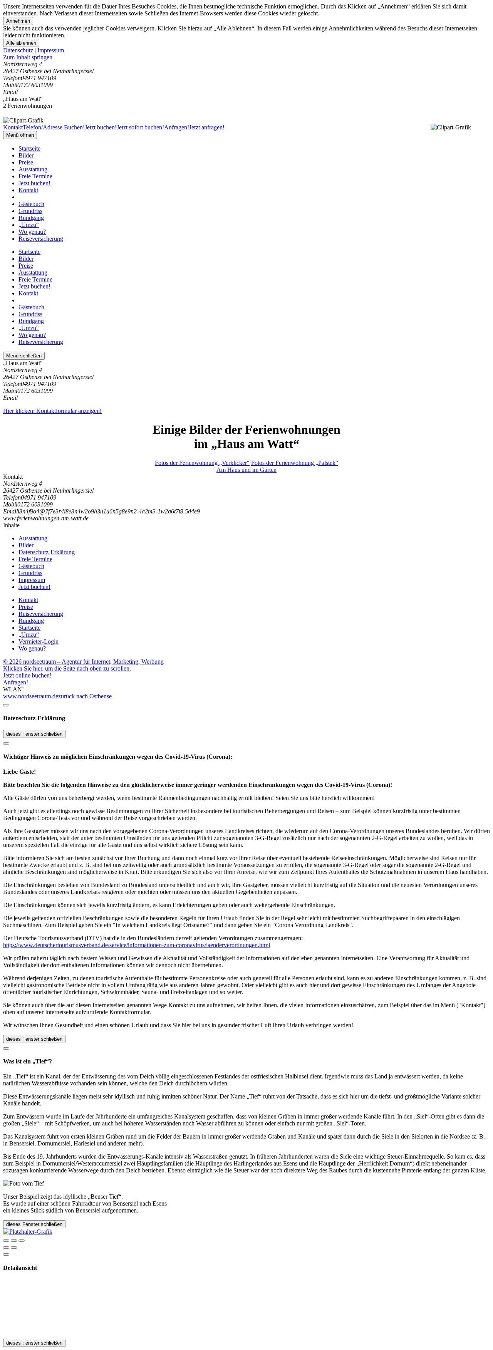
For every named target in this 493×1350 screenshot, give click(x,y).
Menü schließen (24, 356)
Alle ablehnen (21, 43)
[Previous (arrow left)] (6, 1247)
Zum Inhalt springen (27, 57)
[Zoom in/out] (21, 1240)
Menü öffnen (20, 135)
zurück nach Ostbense (85, 696)
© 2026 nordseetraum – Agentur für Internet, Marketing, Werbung (83, 661)
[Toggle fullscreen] (14, 1240)
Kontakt (28, 190)
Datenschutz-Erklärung (46, 552)
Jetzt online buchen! (27, 675)
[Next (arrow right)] (14, 1247)
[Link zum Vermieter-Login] (27, 1231)
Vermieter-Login (38, 641)
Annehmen (18, 21)
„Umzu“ (28, 224)
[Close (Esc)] (6, 1240)
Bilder (26, 155)
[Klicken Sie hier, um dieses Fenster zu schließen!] (6, 705)
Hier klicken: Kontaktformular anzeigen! (52, 411)
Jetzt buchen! (34, 183)
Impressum (50, 50)
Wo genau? (32, 231)
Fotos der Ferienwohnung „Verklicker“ (202, 463)
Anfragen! (15, 682)
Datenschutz (18, 50)
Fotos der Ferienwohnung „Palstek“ (294, 463)
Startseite (29, 148)
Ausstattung (32, 169)
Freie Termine (35, 176)
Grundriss (30, 211)
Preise (25, 162)
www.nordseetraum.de (30, 696)
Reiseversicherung (40, 238)
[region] (246, 57)
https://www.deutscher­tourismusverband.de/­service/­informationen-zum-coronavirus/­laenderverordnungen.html (136, 945)
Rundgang (31, 218)
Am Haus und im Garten (246, 469)
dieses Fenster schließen (34, 734)
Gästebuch (31, 204)
